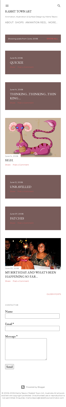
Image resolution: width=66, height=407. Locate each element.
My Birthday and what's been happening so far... (30, 274)
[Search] (59, 5)
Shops (19, 22)
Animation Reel (36, 22)
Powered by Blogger (35, 387)
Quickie (16, 62)
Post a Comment (26, 67)
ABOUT (9, 22)
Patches (17, 218)
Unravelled (20, 187)
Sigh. (9, 160)
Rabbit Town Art (18, 11)
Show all (52, 38)
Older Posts (54, 294)
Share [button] (12, 67)
